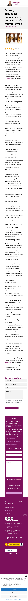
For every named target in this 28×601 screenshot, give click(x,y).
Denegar (14, 592)
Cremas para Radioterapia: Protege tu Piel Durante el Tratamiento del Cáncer (13, 532)
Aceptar (14, 589)
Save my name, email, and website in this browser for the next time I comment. (13, 402)
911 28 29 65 (8, 510)
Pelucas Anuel (8, 78)
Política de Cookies (9, 599)
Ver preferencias (14, 596)
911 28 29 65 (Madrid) (10, 438)
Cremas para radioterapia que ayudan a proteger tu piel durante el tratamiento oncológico (14, 525)
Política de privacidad (17, 599)
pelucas (18, 111)
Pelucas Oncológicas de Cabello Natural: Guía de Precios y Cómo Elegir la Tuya (15, 537)
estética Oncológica (16, 364)
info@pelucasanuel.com (11, 444)
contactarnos (8, 362)
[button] (26, 576)
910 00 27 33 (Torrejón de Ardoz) (13, 441)
